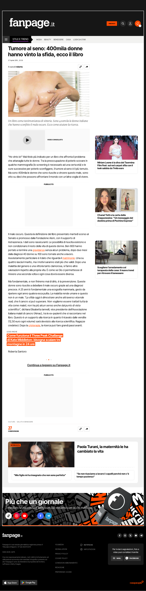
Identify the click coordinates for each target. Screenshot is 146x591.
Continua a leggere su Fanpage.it (48, 365)
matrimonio (68, 258)
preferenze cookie (63, 572)
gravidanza (39, 250)
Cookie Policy (61, 558)
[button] (86, 66)
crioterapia (34, 325)
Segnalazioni (61, 549)
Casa (68, 39)
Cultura (11, 422)
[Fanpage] (12, 535)
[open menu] (6, 39)
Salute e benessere (25, 422)
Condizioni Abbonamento (66, 563)
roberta (19, 66)
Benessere (58, 39)
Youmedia (59, 544)
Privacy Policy (61, 554)
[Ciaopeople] (137, 583)
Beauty (47, 39)
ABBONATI (112, 23)
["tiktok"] (8, 516)
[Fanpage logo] (28, 23)
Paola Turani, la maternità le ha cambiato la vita (102, 448)
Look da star (79, 39)
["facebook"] (40, 516)
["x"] (32, 516)
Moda (39, 39)
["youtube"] (24, 516)
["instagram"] (16, 516)
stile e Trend (20, 39)
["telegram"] (48, 516)
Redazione (59, 567)
